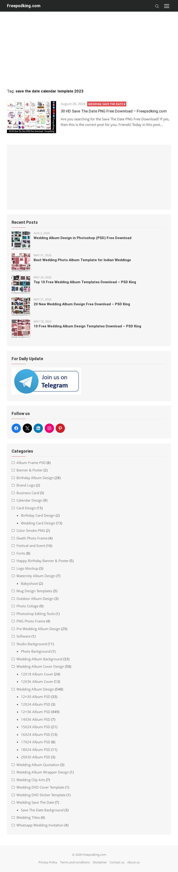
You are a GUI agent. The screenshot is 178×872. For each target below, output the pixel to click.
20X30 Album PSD (35, 757)
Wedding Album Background (39, 659)
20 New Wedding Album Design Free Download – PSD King (82, 304)
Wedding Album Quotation (37, 764)
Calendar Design (29, 500)
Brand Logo (25, 485)
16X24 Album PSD (35, 734)
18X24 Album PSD (35, 749)
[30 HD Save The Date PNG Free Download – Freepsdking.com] (31, 117)
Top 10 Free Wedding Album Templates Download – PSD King (85, 282)
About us (133, 862)
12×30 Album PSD (35, 696)
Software (23, 636)
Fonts (20, 553)
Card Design (26, 508)
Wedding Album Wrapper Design (42, 772)
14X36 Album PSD (35, 719)
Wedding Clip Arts (30, 779)
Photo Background (36, 651)
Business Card (27, 492)
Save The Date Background (42, 810)
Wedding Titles (28, 817)
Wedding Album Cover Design (40, 666)
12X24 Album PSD (35, 704)
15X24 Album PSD (35, 726)
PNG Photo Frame (30, 621)
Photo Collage (27, 606)
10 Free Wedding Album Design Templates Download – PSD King (87, 326)
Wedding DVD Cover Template (40, 787)
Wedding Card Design (38, 523)
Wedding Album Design (35, 689)
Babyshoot (29, 583)
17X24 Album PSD (35, 742)
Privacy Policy (47, 862)
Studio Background (31, 644)
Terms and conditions (75, 862)
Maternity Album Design (35, 575)
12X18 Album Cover (37, 674)
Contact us (117, 862)
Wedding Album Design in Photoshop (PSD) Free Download (82, 238)
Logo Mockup (27, 568)
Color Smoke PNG (30, 530)
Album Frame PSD (31, 462)
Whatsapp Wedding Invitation (40, 825)
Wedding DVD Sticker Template (41, 795)
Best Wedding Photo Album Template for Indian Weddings (82, 260)
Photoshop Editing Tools (35, 613)
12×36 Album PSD (35, 711)
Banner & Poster (29, 470)
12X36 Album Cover (37, 681)
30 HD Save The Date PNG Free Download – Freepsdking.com (114, 111)
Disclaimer (100, 862)
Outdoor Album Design (35, 598)
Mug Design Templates (34, 591)
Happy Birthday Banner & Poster (42, 560)
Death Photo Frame (32, 538)
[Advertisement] (89, 44)
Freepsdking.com (23, 5)
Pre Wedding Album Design (38, 628)
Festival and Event (30, 545)
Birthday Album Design (35, 477)
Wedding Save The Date (105, 104)
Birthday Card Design (38, 515)
